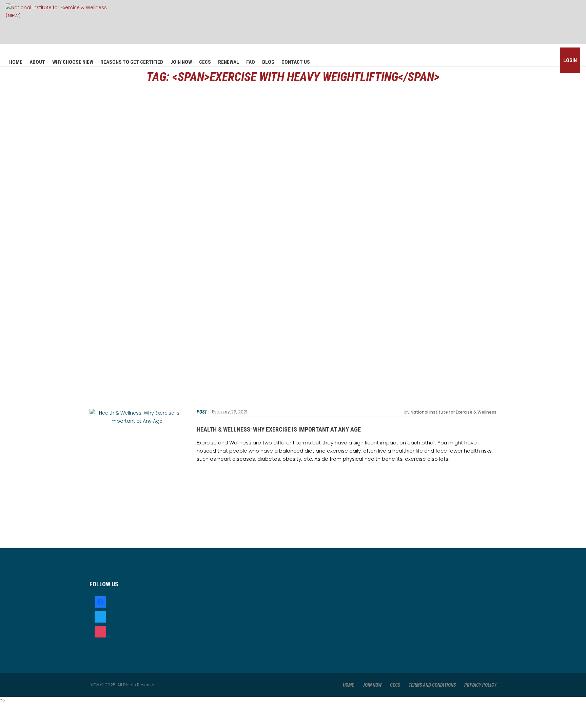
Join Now (372, 685)
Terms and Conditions (432, 685)
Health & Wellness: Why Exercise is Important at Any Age (279, 429)
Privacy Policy (480, 685)
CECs (395, 685)
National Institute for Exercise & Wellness (453, 412)
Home (348, 685)
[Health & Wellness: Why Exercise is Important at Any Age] (136, 455)
